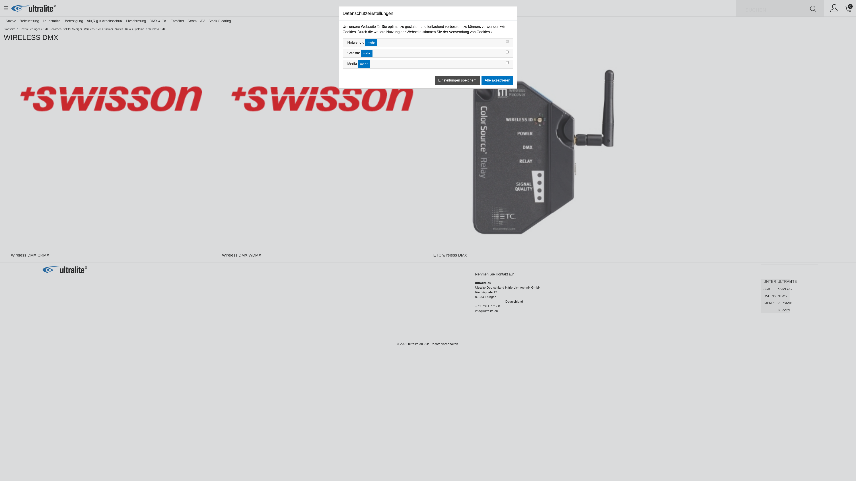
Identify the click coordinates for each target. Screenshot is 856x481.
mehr (371, 42)
